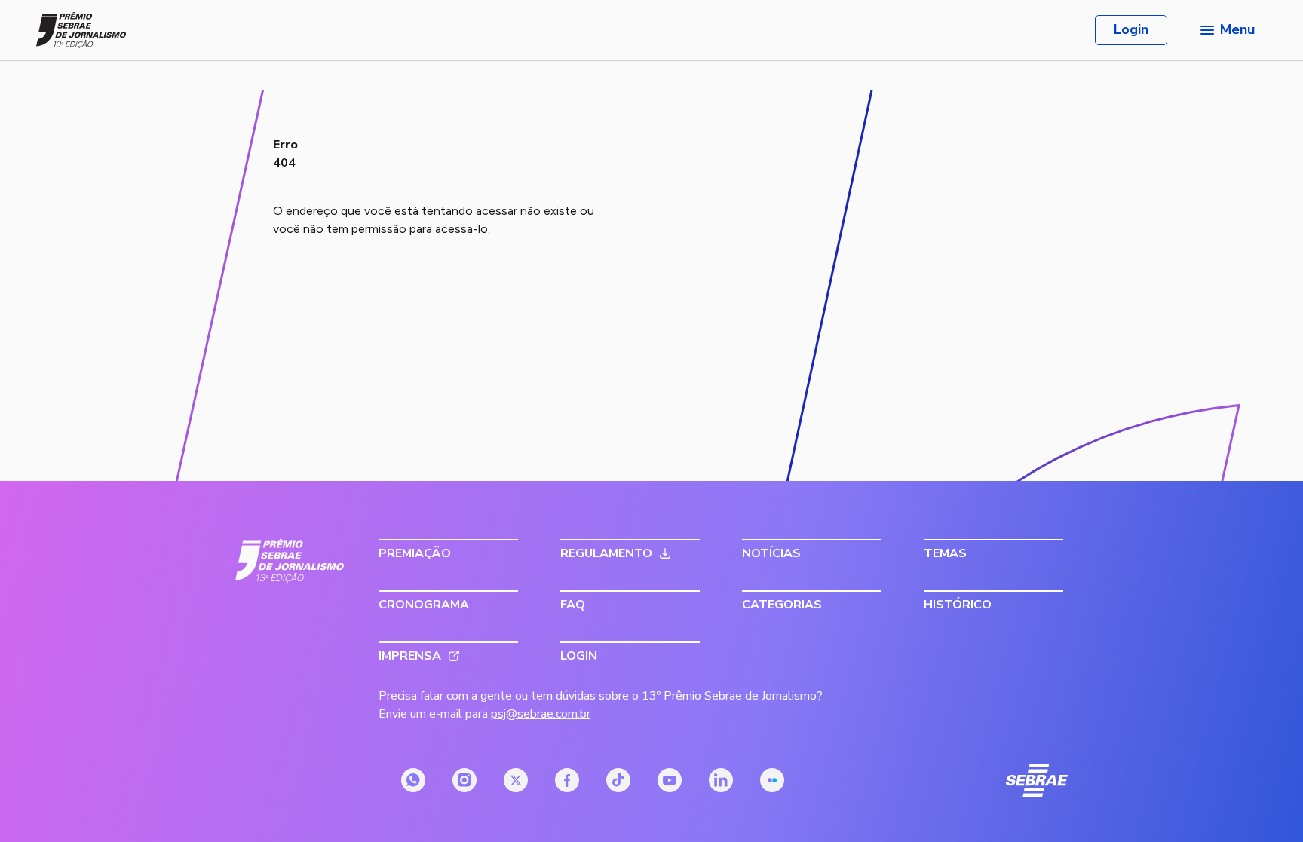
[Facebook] (567, 780)
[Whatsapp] (413, 780)
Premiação (415, 553)
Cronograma (424, 604)
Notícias (771, 553)
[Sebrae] (290, 561)
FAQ (572, 604)
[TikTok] (618, 780)
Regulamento (606, 553)
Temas (945, 553)
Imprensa (410, 656)
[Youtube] (670, 780)
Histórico (958, 604)
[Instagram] (464, 780)
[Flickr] (772, 780)
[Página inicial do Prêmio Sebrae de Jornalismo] (81, 30)
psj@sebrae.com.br (540, 714)
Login (1131, 29)
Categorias (782, 604)
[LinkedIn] (721, 780)
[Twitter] (516, 780)
